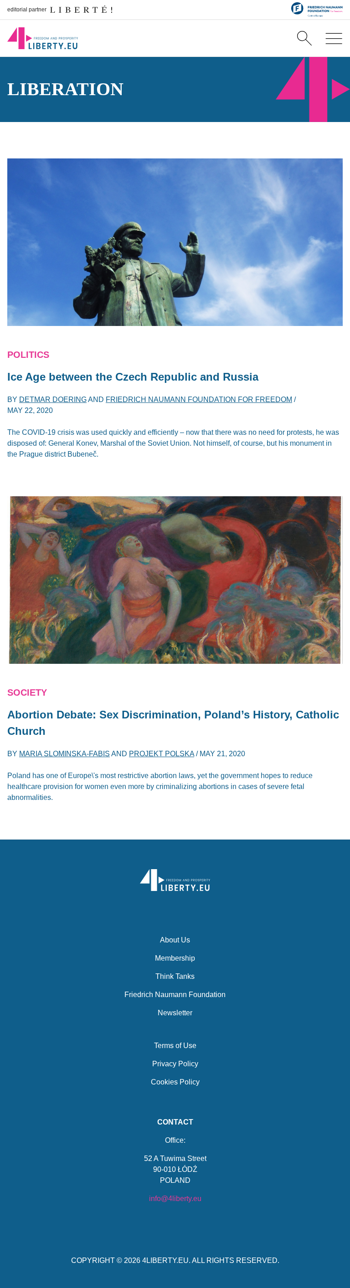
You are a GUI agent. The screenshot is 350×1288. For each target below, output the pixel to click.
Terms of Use (175, 1045)
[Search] (304, 38)
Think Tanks (175, 976)
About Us (175, 940)
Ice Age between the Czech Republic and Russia (132, 377)
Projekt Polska (161, 754)
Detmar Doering (53, 399)
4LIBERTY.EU (165, 1260)
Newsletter (175, 1013)
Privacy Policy (175, 1064)
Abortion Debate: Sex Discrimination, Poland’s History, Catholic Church (173, 722)
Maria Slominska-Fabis (64, 754)
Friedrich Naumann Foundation (175, 994)
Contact (175, 1122)
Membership (175, 958)
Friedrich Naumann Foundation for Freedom (199, 399)
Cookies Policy (175, 1082)
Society (27, 692)
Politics (28, 355)
